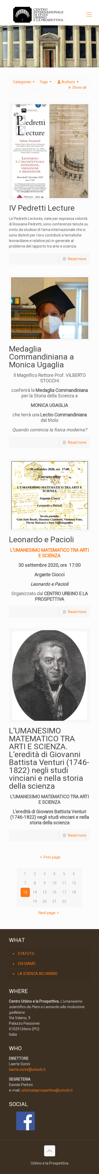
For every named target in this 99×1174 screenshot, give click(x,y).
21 (54, 901)
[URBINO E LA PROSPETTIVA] (49, 14)
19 (35, 901)
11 (64, 883)
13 (25, 892)
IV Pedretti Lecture (42, 208)
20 (45, 901)
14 (35, 892)
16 (54, 892)
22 (64, 901)
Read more (77, 259)
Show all (79, 87)
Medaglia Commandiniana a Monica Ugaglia (41, 356)
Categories (22, 82)
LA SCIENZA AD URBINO (38, 973)
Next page (47, 913)
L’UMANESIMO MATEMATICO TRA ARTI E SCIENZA (49, 552)
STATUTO (26, 953)
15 (45, 892)
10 (54, 883)
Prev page (52, 857)
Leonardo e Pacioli (41, 539)
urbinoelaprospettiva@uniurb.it (47, 1090)
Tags (44, 82)
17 (64, 892)
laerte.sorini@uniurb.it (27, 1069)
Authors (68, 82)
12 (74, 883)
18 (74, 892)
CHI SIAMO (27, 963)
